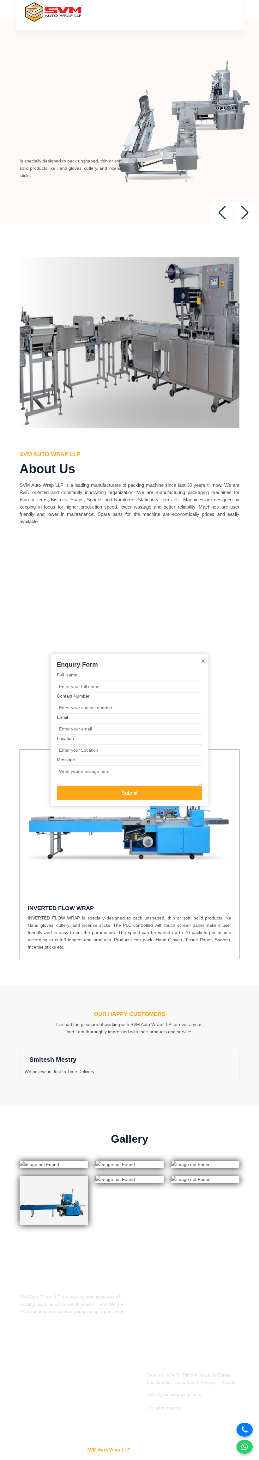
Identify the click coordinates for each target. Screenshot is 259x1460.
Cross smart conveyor (41, 1406)
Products (142, 1319)
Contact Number (73, 695)
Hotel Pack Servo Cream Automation (56, 1395)
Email (62, 716)
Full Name (67, 674)
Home (139, 1298)
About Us (142, 1308)
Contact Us (144, 1340)
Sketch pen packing (39, 1385)
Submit (129, 792)
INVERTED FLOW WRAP (61, 908)
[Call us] (245, 1430)
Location (65, 738)
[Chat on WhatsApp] (245, 1447)
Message (66, 759)
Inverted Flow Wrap (39, 1375)
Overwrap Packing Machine (47, 1416)
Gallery (140, 1329)
